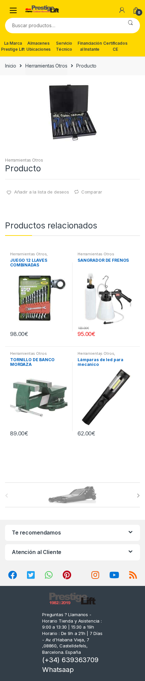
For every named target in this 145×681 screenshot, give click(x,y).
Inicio (10, 66)
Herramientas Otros (46, 66)
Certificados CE (115, 46)
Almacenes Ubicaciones (38, 46)
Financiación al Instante (90, 46)
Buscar (130, 25)
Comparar (91, 192)
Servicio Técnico (64, 46)
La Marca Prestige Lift (13, 46)
